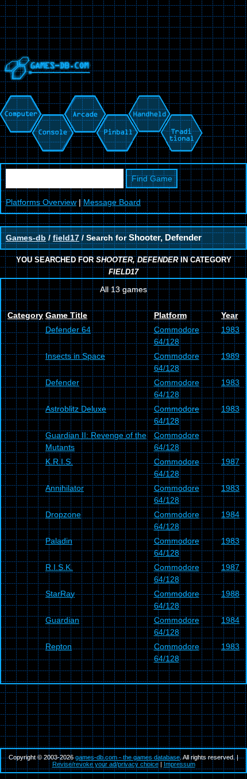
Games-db (26, 237)
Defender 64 (68, 329)
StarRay (60, 593)
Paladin (58, 540)
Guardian (62, 620)
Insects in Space (75, 356)
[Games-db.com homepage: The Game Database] (45, 89)
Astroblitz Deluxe (75, 408)
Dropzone (63, 514)
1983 (230, 329)
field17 (66, 237)
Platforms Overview (41, 202)
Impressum (179, 764)
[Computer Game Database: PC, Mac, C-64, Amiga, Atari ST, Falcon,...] (19, 101)
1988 (230, 593)
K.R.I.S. (59, 461)
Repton (58, 646)
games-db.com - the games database (127, 757)
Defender (62, 382)
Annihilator (64, 488)
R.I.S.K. (59, 567)
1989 (230, 356)
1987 (230, 461)
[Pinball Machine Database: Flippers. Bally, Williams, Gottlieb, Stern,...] (116, 101)
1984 (230, 514)
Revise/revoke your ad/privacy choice (105, 764)
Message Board (112, 202)
